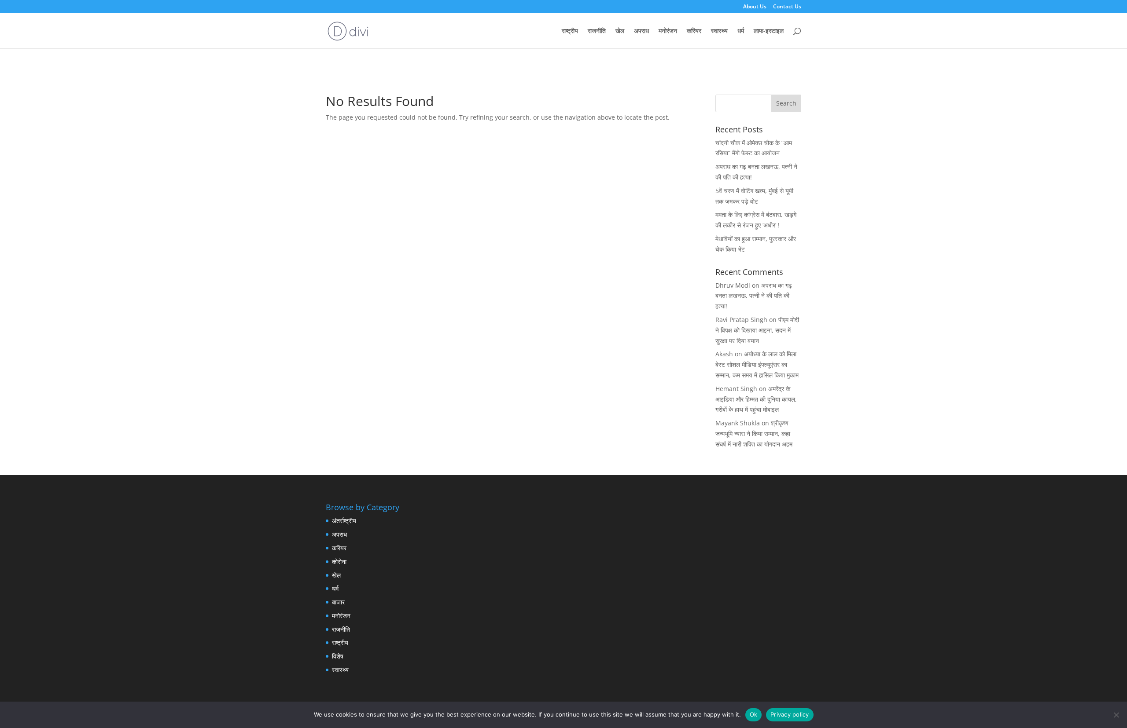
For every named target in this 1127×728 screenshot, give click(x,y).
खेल (619, 31)
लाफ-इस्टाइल (769, 31)
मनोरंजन (668, 31)
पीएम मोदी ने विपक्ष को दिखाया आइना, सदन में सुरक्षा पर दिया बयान (757, 330)
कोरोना (339, 561)
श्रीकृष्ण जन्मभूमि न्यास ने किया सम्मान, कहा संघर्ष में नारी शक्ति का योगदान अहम (753, 433)
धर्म (740, 31)
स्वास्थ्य (719, 31)
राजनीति (597, 31)
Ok (754, 714)
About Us (754, 7)
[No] (1116, 714)
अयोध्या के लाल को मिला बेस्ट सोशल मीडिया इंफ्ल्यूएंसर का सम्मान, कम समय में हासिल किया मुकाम (757, 364)
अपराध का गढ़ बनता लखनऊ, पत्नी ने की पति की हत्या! (753, 296)
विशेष (337, 656)
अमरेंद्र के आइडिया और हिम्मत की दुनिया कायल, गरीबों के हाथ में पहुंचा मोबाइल (756, 399)
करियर (694, 31)
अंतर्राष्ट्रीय (344, 520)
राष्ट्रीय (570, 31)
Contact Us (787, 7)
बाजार (338, 602)
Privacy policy (789, 714)
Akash (724, 354)
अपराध (641, 31)
